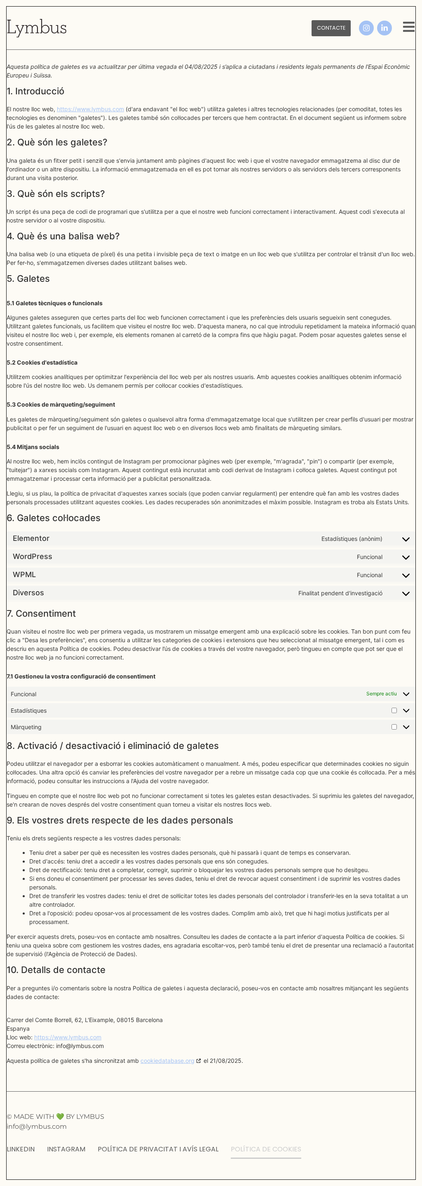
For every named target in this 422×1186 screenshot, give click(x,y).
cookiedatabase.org (168, 1060)
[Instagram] (366, 28)
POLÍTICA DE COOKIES (266, 1149)
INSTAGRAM (66, 1149)
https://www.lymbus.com (90, 108)
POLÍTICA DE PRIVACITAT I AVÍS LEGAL (158, 1149)
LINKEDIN (21, 1149)
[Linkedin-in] (384, 28)
